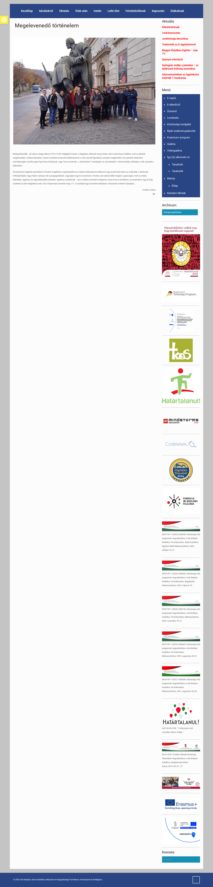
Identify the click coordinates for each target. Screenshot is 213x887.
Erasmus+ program (178, 137)
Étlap (175, 185)
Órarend (172, 111)
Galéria (171, 144)
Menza (171, 178)
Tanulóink (177, 164)
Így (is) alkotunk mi (178, 157)
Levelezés (173, 117)
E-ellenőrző (173, 104)
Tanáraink (177, 171)
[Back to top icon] (196, 879)
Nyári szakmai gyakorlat (181, 130)
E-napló (171, 98)
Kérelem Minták (176, 193)
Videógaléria (174, 150)
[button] (4, 20)
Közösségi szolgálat (179, 124)
